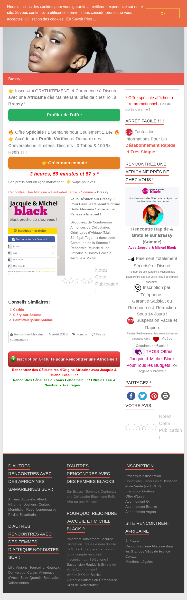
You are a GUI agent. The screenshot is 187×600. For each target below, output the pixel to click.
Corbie (18, 310)
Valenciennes (18, 583)
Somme (87, 192)
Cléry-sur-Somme (27, 315)
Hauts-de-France (64, 192)
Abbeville (28, 499)
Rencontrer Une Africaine (27, 192)
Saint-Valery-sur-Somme (33, 320)
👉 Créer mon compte (64, 162)
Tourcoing (37, 567)
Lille (11, 567)
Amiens (14, 499)
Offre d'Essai (135, 496)
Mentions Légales (139, 561)
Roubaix (53, 567)
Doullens (30, 504)
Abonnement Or (137, 501)
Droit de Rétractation (83, 585)
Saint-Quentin (31, 578)
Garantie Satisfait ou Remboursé (92, 580)
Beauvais (51, 578)
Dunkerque (16, 572)
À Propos (132, 541)
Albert (41, 499)
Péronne (14, 504)
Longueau (44, 509)
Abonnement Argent (140, 512)
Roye (30, 509)
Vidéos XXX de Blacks (84, 575)
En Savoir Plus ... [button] (81, 19)
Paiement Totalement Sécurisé (90, 539)
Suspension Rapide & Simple (89, 564)
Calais (32, 572)
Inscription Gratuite (140, 491)
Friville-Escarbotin (22, 515)
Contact (131, 556)
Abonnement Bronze (141, 506)
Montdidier (16, 509)
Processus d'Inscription (143, 476)
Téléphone (98, 559)
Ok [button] (163, 13)
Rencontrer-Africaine (28, 334)
